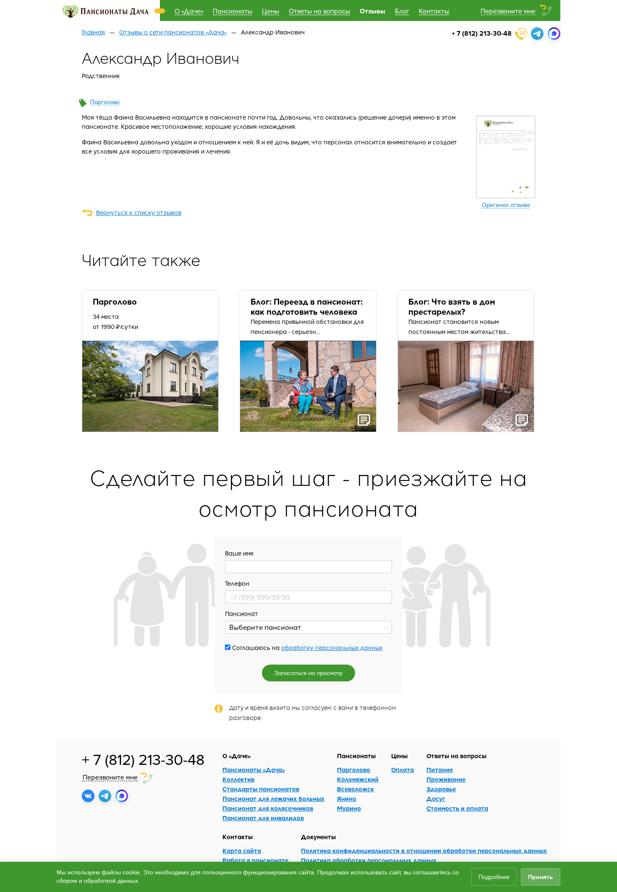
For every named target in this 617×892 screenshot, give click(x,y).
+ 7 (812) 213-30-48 (482, 33)
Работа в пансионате (255, 860)
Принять (540, 877)
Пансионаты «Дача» (253, 770)
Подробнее (494, 877)
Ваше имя (239, 553)
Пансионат (241, 613)
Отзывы (372, 11)
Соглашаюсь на (306, 647)
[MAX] (554, 33)
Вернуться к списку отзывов (138, 212)
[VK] (88, 796)
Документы (318, 836)
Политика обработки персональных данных (369, 860)
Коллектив (238, 779)
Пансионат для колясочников (267, 808)
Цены (270, 11)
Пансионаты (232, 11)
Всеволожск (355, 789)
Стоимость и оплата (457, 808)
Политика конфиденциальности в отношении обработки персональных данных (424, 851)
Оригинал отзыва (506, 204)
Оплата (402, 770)
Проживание (445, 779)
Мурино (349, 808)
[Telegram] (537, 33)
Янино (346, 798)
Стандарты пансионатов (260, 789)
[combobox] (308, 627)
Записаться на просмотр (308, 672)
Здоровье (441, 789)
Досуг (435, 798)
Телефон (237, 583)
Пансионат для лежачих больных (273, 798)
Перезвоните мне (508, 11)
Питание (439, 770)
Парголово (105, 101)
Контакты (434, 11)
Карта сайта (241, 851)
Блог (402, 11)
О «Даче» (189, 11)
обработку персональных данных (331, 647)
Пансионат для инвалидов (263, 818)
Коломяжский (358, 779)
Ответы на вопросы (319, 11)
